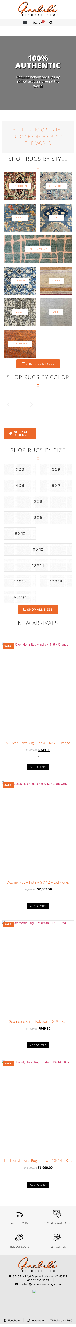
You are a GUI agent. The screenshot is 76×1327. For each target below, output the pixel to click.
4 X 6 (20, 485)
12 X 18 (56, 581)
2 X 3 (20, 470)
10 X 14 (38, 565)
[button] (25, 22)
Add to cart (38, 767)
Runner (20, 597)
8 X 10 (20, 533)
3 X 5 (56, 470)
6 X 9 (38, 517)
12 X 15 (20, 581)
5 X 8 (38, 501)
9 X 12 (38, 549)
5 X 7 (56, 485)
